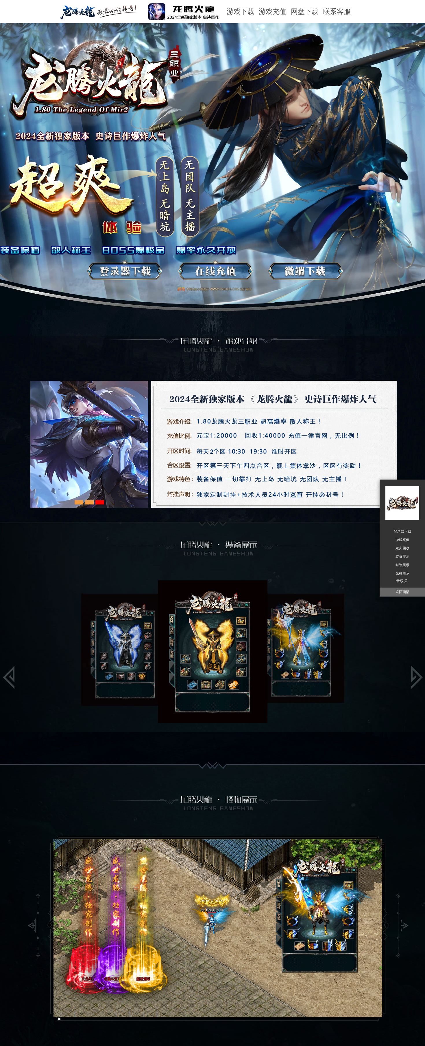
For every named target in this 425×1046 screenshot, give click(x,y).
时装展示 (402, 565)
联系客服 (337, 11)
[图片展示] (109, 459)
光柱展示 (402, 573)
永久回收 (402, 548)
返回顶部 (402, 592)
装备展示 (402, 557)
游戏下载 (240, 11)
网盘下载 (305, 11)
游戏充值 (273, 11)
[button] (54, 1019)
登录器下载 (402, 531)
